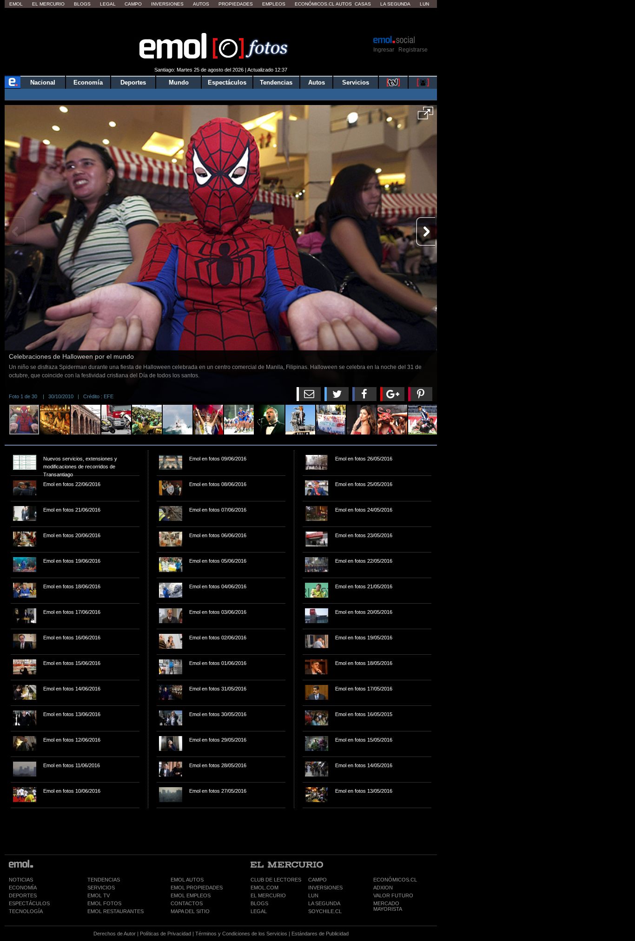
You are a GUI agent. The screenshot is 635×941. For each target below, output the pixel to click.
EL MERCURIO (268, 895)
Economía (88, 82)
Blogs (82, 4)
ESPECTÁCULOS (29, 903)
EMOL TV (98, 895)
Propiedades (235, 4)
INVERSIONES (325, 887)
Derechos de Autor (114, 933)
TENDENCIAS (103, 879)
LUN (313, 895)
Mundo (179, 82)
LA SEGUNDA (324, 903)
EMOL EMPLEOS (191, 895)
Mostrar (221, 21)
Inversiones (167, 4)
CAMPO (317, 879)
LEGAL (259, 911)
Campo (133, 4)
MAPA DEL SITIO (190, 911)
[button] (425, 116)
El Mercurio (48, 4)
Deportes (133, 82)
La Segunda (395, 4)
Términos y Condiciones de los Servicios (241, 933)
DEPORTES (23, 895)
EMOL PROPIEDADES (197, 887)
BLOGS (259, 903)
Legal (108, 4)
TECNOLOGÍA (26, 911)
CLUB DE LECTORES (276, 879)
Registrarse (413, 49)
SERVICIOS (101, 887)
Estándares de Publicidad (320, 933)
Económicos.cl (315, 4)
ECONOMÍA (23, 887)
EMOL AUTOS (187, 879)
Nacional (42, 82)
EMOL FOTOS (104, 903)
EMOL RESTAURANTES (115, 911)
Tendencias (276, 82)
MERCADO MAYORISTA (387, 906)
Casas (363, 4)
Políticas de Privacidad (165, 933)
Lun (424, 4)
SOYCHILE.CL (325, 911)
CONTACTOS (187, 903)
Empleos (273, 4)
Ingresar (383, 49)
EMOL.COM (264, 887)
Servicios (355, 82)
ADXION (383, 887)
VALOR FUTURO (393, 895)
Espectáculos (227, 82)
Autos (201, 4)
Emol (16, 4)
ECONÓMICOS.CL (395, 879)
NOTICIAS (21, 879)
